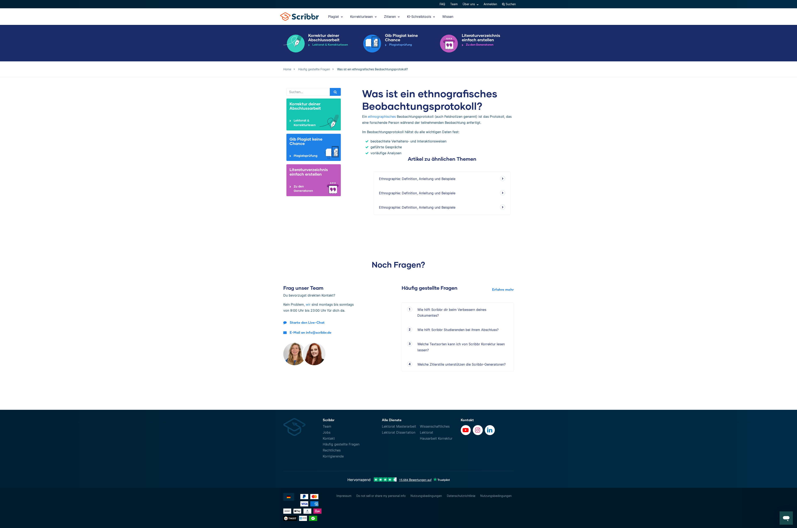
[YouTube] (466, 430)
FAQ (442, 4)
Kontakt (329, 438)
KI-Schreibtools (419, 17)
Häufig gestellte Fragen (341, 444)
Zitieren (390, 17)
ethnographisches (382, 116)
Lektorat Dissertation (398, 432)
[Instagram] (478, 430)
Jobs (326, 432)
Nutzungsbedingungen (426, 496)
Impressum (343, 496)
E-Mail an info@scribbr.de (310, 332)
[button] (786, 518)
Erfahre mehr (503, 289)
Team (454, 4)
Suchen (510, 4)
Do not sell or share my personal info (381, 496)
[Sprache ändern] (288, 497)
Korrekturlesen (362, 17)
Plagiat (334, 17)
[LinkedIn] (490, 430)
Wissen (447, 17)
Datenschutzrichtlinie (461, 496)
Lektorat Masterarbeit (399, 426)
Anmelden (490, 4)
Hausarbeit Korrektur (436, 438)
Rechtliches (332, 450)
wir (308, 304)
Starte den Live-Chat (307, 322)
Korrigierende (333, 456)
